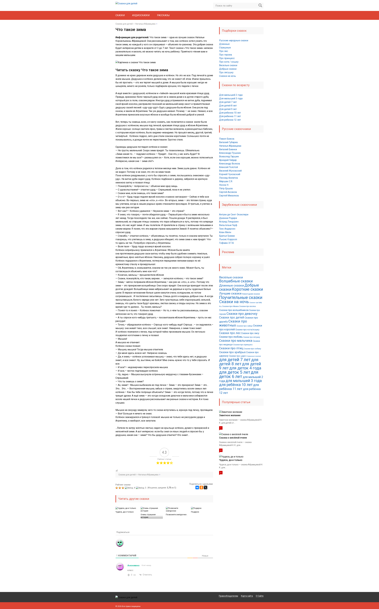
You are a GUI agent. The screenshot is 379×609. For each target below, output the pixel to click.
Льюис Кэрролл (228, 239)
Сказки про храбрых (232, 352)
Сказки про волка (247, 306)
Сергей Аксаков (228, 192)
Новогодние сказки (251, 294)
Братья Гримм (227, 235)
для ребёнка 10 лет (236, 385)
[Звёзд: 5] (141, 488)
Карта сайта (247, 596)
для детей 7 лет (235, 359)
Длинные (224, 44)
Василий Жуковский (230, 170)
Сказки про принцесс (243, 344)
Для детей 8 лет (228, 105)
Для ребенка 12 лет (230, 119)
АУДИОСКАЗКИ (141, 15)
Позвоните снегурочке (176, 514)
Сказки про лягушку (251, 337)
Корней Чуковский (229, 174)
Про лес (223, 51)
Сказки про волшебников (234, 310)
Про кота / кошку (229, 61)
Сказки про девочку (242, 314)
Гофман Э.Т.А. (226, 243)
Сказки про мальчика (235, 340)
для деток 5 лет (234, 372)
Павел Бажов (226, 138)
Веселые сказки (228, 65)
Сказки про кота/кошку (247, 329)
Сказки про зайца (244, 326)
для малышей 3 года (244, 381)
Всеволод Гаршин (229, 156)
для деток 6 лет (238, 374)
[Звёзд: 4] (130, 488)
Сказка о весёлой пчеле (233, 437)
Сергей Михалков (229, 195)
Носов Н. (224, 185)
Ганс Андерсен (227, 228)
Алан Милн (225, 232)
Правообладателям (228, 596)
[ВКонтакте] (197, 487)
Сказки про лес (230, 333)
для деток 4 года (245, 368)
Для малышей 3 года (231, 98)
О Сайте (260, 596)
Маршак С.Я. (226, 181)
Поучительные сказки (240, 297)
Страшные (225, 47)
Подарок (195, 512)
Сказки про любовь (231, 336)
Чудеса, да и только (124, 512)
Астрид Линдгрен (229, 221)
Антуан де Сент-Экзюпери (233, 214)
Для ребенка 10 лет (230, 112)
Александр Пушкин (230, 153)
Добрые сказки (227, 68)
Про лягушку (226, 72)
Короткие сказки (247, 289)
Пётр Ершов (226, 188)
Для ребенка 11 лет (230, 116)
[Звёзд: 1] (117, 488)
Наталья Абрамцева (230, 145)
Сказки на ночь (227, 76)
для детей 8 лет (238, 361)
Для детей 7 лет (228, 102)
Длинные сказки (231, 285)
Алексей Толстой (228, 167)
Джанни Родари (228, 218)
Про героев (225, 54)
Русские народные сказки (233, 40)
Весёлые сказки (231, 277)
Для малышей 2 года (231, 95)
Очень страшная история (148, 515)
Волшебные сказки (236, 281)
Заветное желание (229, 415)
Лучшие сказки (230, 293)
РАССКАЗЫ (163, 15)
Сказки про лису (250, 333)
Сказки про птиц (231, 348)
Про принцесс (227, 58)
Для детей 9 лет (228, 109)
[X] (205, 487)
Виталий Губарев (228, 142)
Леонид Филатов (228, 177)
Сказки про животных (233, 323)
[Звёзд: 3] (123, 488)
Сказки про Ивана (230, 306)
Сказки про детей (231, 317)
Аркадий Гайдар (228, 160)
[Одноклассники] (201, 487)
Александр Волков (229, 163)
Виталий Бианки (228, 149)
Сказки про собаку (252, 348)
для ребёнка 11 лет (239, 387)
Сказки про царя (237, 356)
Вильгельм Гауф (228, 225)
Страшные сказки (253, 356)
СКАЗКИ (120, 15)
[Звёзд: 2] (120, 488)
